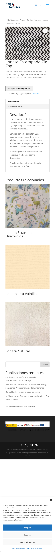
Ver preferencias (27, 542)
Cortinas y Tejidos (18, 20)
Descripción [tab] (13, 101)
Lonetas (38, 20)
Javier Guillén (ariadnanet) (27, 453)
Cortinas (30, 20)
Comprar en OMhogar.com (19, 88)
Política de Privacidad (34, 548)
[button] (51, 500)
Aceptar (27, 527)
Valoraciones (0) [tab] (15, 106)
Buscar (45, 364)
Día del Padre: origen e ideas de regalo (22, 392)
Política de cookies (18, 548)
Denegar (27, 535)
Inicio (7, 20)
